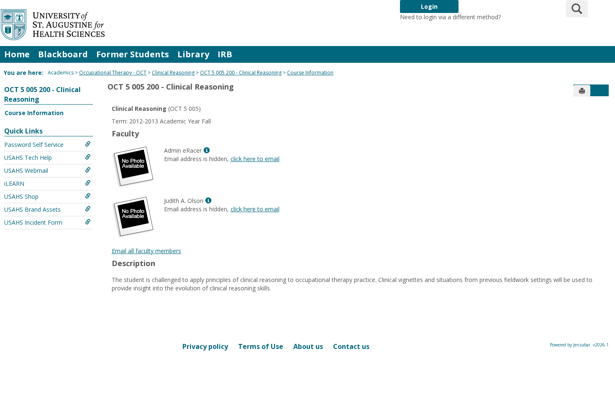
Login (429, 6)
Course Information (310, 72)
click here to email (255, 159)
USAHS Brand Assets (32, 209)
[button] (600, 91)
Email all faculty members (146, 251)
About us (308, 346)
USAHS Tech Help (28, 158)
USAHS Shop (21, 196)
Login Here (517, 17)
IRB (225, 54)
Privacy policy (205, 346)
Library (193, 54)
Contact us (351, 346)
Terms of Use (260, 346)
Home (17, 54)
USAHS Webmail (26, 170)
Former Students (132, 54)
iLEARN (14, 183)
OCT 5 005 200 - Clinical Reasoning (241, 72)
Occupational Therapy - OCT (112, 72)
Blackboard (63, 54)
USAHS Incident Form (33, 222)
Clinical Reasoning (173, 72)
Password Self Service (34, 145)
